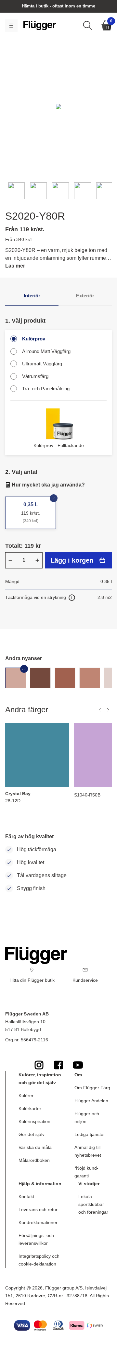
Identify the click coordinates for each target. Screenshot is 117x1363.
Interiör (32, 295)
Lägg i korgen (72, 560)
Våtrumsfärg (35, 376)
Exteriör (85, 295)
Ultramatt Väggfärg (42, 363)
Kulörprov (33, 338)
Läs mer (15, 266)
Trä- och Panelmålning (46, 388)
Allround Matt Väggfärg (46, 351)
